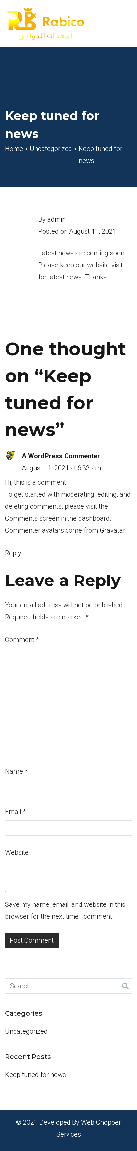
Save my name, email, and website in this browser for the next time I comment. (65, 910)
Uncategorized (26, 1031)
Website (17, 852)
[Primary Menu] (123, 23)
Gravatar (112, 530)
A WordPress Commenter (61, 456)
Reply (13, 553)
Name (16, 771)
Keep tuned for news (35, 1075)
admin (56, 219)
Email (15, 812)
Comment (22, 640)
